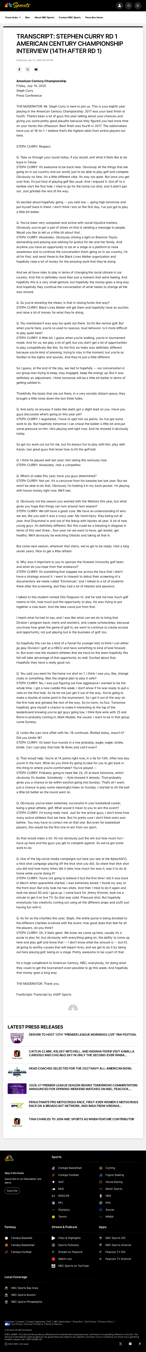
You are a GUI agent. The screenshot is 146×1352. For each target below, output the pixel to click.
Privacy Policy (106, 1321)
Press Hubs (11, 17)
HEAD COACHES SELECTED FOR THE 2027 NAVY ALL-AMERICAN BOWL (80, 1068)
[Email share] (36, 69)
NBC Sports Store (62, 1321)
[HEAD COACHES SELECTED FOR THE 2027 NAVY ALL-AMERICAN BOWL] (17, 1071)
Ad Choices (91, 1321)
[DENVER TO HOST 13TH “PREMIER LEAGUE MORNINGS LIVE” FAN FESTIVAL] (17, 1038)
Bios (27, 17)
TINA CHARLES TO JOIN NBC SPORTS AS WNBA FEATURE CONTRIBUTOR (81, 1119)
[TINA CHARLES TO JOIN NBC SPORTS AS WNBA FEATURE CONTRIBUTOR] (17, 1122)
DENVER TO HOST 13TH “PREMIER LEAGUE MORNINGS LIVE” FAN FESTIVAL (83, 1034)
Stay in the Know (14, 1173)
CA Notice (38, 1324)
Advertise (9, 1321)
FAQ (49, 1321)
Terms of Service (53, 1324)
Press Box (78, 1321)
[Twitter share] (28, 69)
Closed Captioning (35, 1321)
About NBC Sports (44, 17)
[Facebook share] (19, 69)
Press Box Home (94, 17)
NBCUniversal (24, 1330)
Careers (20, 1321)
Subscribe (12, 1190)
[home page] (17, 5)
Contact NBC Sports (70, 17)
